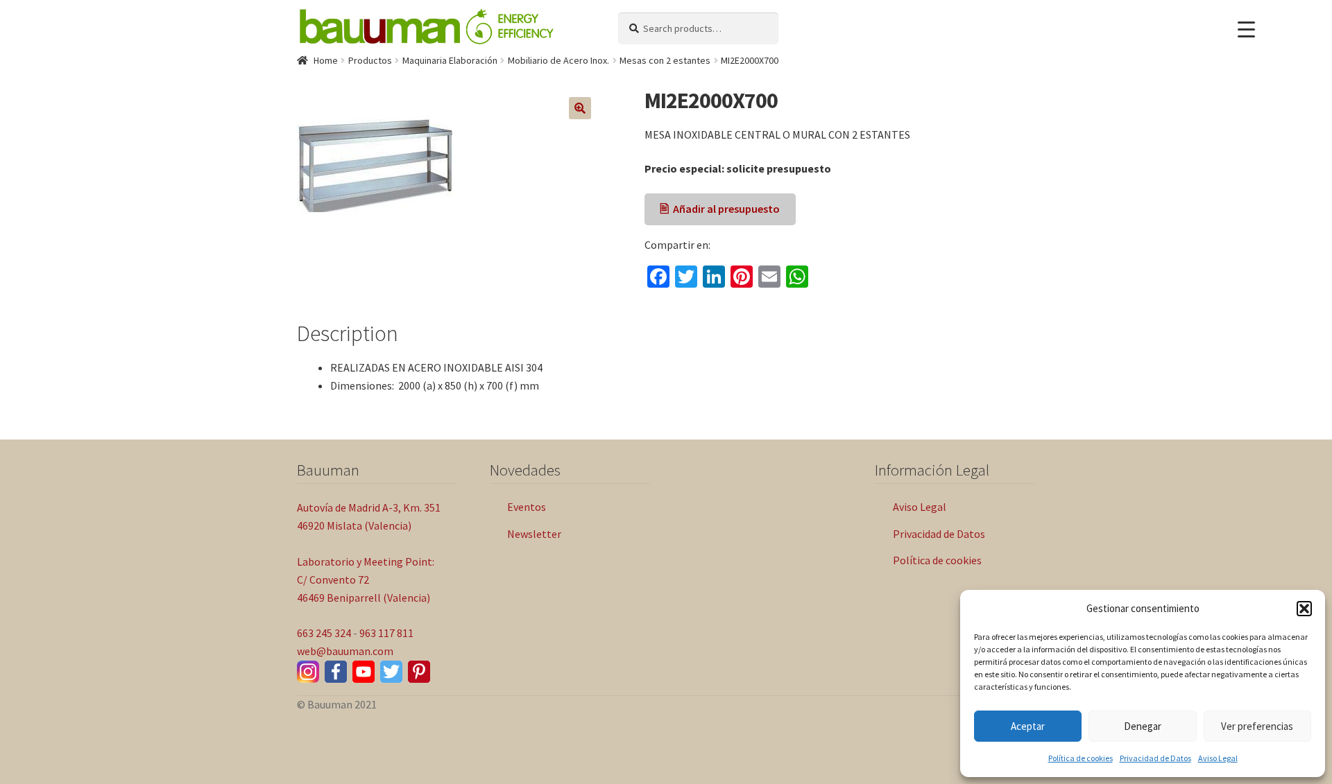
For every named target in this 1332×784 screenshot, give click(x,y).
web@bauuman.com (345, 651)
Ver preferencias (1257, 726)
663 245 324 (324, 633)
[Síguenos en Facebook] (336, 672)
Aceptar (1028, 726)
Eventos (526, 507)
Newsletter (534, 534)
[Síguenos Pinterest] (419, 672)
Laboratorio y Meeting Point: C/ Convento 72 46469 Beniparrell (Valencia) (365, 579)
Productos (370, 60)
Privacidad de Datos (1155, 758)
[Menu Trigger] (1246, 29)
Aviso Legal (1218, 758)
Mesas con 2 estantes (665, 60)
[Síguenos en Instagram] (308, 672)
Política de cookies (1080, 758)
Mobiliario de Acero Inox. (558, 60)
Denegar (1142, 726)
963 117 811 (386, 633)
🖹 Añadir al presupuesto (720, 209)
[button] (1304, 609)
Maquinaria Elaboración (449, 60)
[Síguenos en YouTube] (363, 672)
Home (326, 60)
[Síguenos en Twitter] (391, 672)
